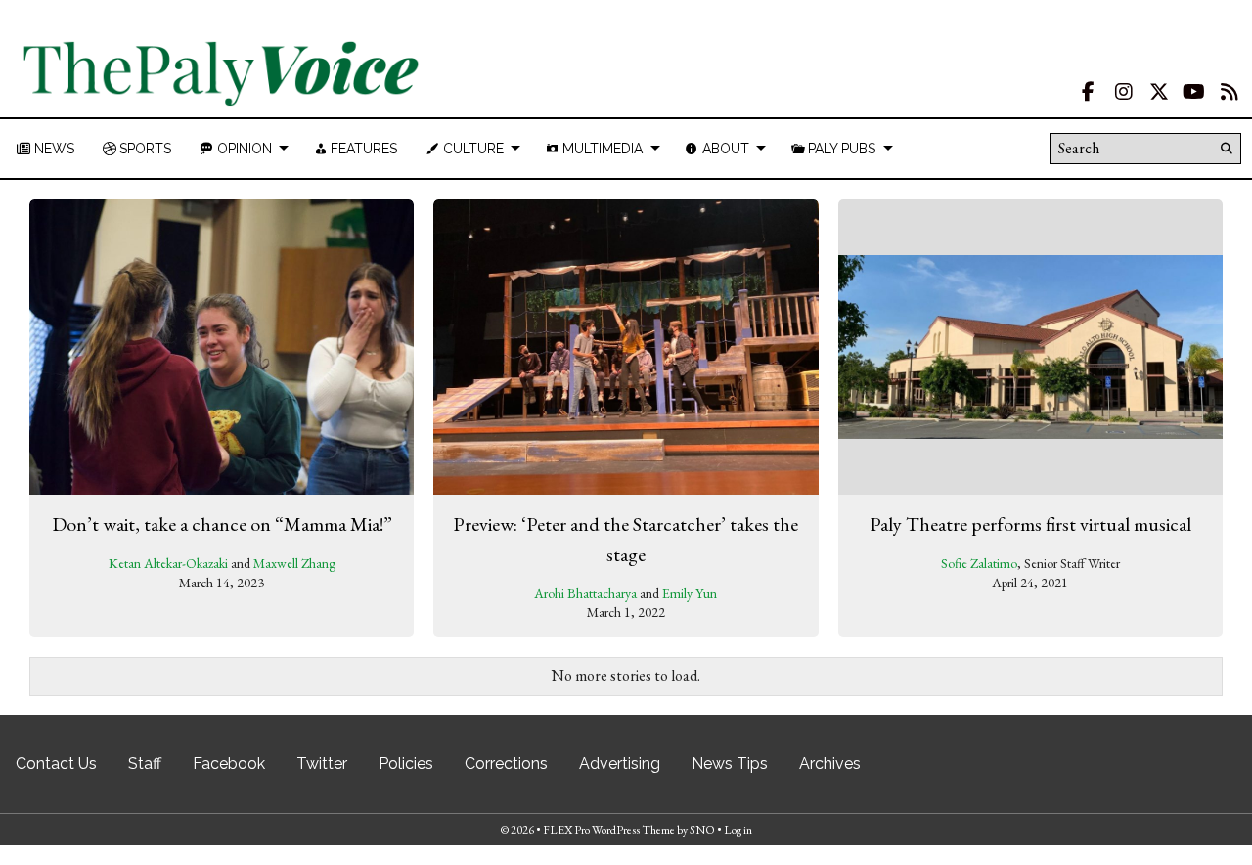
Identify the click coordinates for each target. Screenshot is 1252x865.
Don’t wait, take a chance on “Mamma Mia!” (222, 524)
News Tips (730, 764)
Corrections (506, 764)
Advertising (619, 764)
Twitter (321, 764)
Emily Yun (689, 593)
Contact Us (56, 764)
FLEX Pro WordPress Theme (609, 830)
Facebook (229, 764)
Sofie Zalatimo (979, 563)
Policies (406, 764)
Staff (144, 764)
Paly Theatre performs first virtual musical (1030, 524)
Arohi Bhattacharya (585, 593)
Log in (738, 830)
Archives (830, 764)
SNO (702, 830)
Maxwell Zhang (294, 563)
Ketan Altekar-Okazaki (168, 563)
